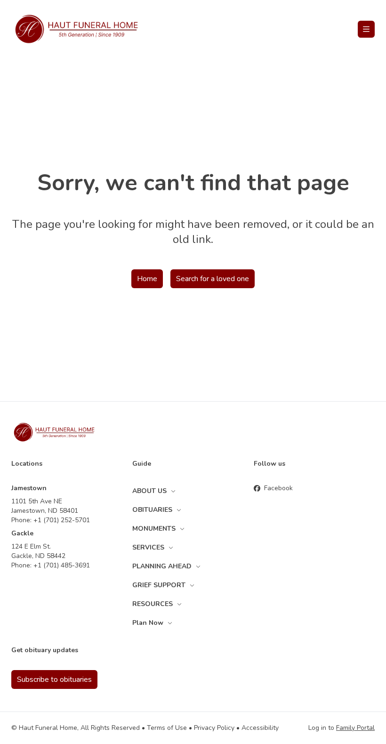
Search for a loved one (212, 279)
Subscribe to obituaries (54, 679)
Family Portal (355, 727)
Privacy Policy (214, 727)
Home (147, 279)
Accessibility (260, 727)
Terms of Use (167, 727)
